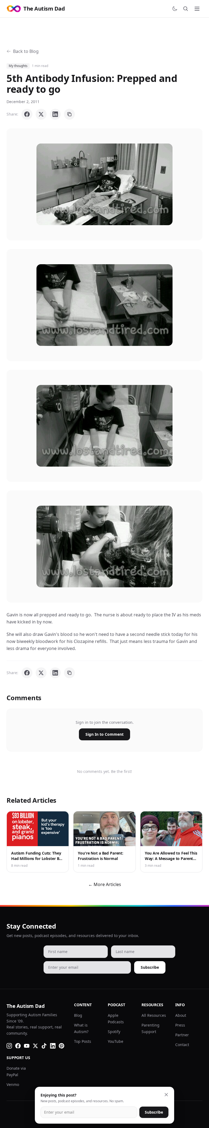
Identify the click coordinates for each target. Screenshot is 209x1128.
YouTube (115, 1041)
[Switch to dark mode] (175, 9)
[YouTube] (26, 1046)
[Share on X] (41, 114)
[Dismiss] (166, 1094)
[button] (104, 184)
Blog (78, 1015)
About (180, 1015)
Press (180, 1025)
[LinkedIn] (53, 1046)
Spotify (114, 1031)
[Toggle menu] (197, 8)
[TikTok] (44, 1046)
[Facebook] (18, 1046)
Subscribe (150, 967)
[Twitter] (35, 1046)
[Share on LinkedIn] (55, 114)
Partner (182, 1034)
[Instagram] (9, 1046)
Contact (182, 1044)
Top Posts (82, 1041)
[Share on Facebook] (26, 114)
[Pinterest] (61, 1046)
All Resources (154, 1015)
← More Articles (104, 884)
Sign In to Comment (104, 734)
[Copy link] (69, 114)
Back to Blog (26, 51)
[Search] (185, 9)
